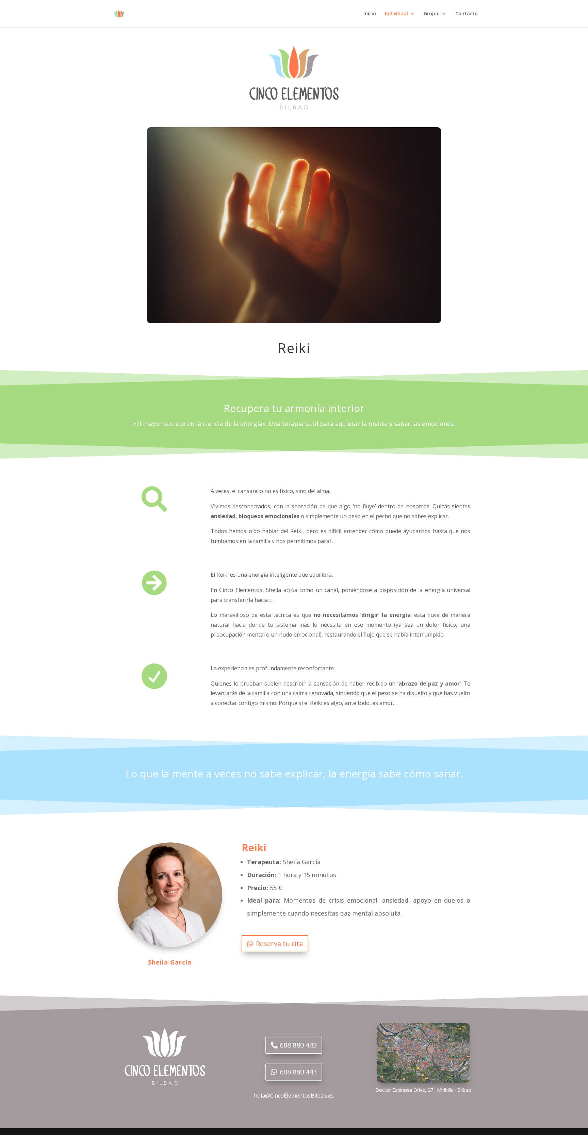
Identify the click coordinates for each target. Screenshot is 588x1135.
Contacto (466, 14)
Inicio (369, 14)
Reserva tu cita (279, 943)
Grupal (432, 14)
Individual (396, 14)
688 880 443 (298, 1045)
